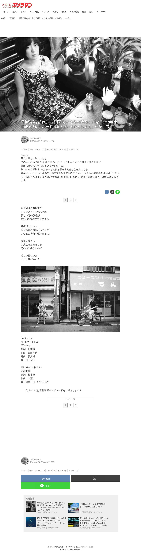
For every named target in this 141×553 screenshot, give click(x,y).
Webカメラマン (48, 141)
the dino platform (73, 550)
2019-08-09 (35, 138)
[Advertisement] (70, 28)
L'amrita (33, 141)
